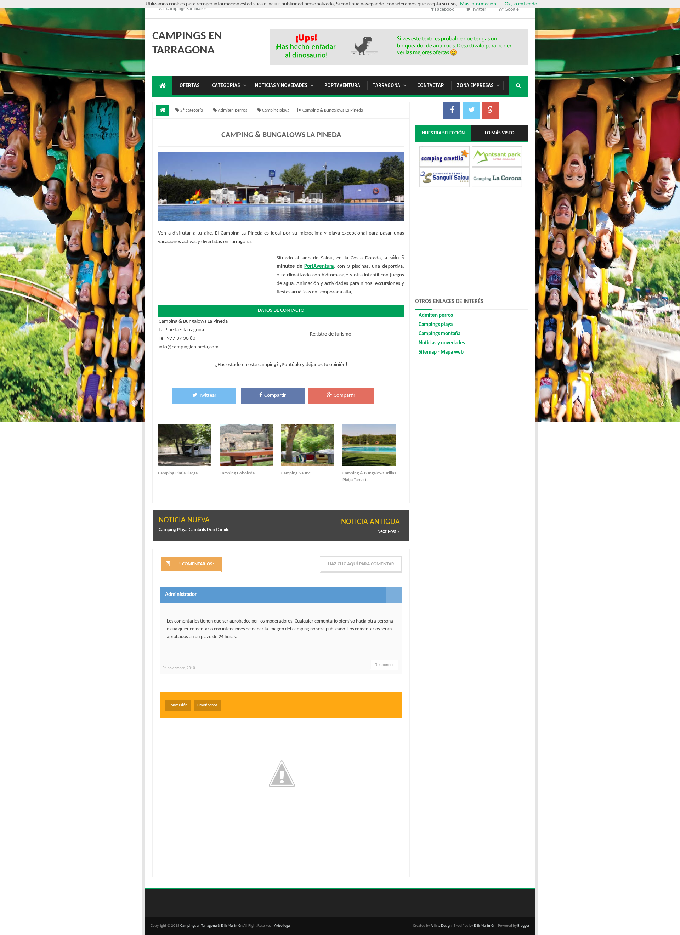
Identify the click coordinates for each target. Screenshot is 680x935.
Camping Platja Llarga (178, 473)
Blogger (523, 926)
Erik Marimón (484, 926)
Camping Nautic (296, 473)
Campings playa (436, 324)
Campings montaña (439, 334)
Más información (478, 4)
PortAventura (342, 86)
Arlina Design (441, 926)
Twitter (478, 9)
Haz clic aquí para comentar (361, 564)
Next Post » (388, 531)
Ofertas (190, 86)
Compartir (275, 395)
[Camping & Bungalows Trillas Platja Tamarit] (373, 445)
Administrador (181, 594)
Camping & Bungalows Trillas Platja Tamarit (369, 477)
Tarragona (386, 86)
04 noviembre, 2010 (179, 668)
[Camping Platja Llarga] (189, 445)
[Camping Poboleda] (250, 445)
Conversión (178, 705)
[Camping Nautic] (312, 445)
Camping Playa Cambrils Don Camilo (194, 530)
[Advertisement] (399, 46)
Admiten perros (436, 315)
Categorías (226, 86)
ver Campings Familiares (182, 8)
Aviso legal (282, 926)
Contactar (430, 86)
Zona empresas (475, 86)
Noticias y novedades (281, 86)
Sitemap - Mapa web (441, 352)
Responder (384, 665)
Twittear (207, 395)
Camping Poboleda (237, 473)
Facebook (444, 9)
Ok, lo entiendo (521, 4)
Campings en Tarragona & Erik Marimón (211, 926)
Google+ (512, 9)
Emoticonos (207, 705)
